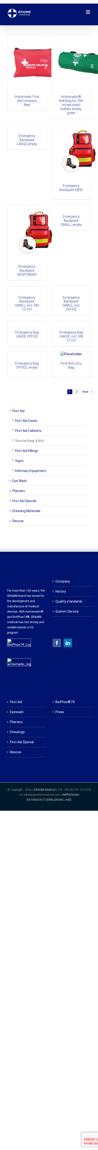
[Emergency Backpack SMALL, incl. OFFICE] (71, 288)
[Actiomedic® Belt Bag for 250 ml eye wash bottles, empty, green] (71, 62)
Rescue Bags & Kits (29, 441)
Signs (19, 461)
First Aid (18, 411)
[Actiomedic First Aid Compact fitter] (26, 62)
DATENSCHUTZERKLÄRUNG (45, 799)
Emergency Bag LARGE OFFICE (27, 334)
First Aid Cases (26, 421)
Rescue (18, 521)
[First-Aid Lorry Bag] (71, 354)
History (60, 591)
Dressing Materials (26, 511)
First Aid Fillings (26, 451)
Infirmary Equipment (30, 471)
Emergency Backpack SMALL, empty (71, 221)
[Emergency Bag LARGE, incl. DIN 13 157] (71, 323)
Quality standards (68, 601)
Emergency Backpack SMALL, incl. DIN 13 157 (27, 304)
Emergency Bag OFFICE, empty (27, 365)
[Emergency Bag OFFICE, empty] (26, 354)
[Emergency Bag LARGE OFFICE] (26, 323)
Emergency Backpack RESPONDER (27, 270)
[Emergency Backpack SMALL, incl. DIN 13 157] (26, 288)
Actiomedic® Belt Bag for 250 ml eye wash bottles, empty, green (71, 105)
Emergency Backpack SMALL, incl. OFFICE (71, 304)
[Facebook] (57, 643)
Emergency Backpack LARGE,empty (27, 140)
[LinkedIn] (68, 643)
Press (59, 712)
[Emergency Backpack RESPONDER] (26, 232)
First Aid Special (24, 501)
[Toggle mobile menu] (88, 12)
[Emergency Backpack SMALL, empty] (71, 207)
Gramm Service (67, 611)
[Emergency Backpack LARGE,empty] (26, 126)
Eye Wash (19, 481)
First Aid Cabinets (28, 431)
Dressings (17, 732)
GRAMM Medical (45, 789)
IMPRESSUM (70, 794)
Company (62, 581)
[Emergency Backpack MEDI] (71, 151)
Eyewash (17, 712)
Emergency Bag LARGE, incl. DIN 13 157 (71, 336)
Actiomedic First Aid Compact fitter (27, 101)
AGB (68, 799)
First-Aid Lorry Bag (71, 365)
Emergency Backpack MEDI (71, 188)
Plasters (18, 491)
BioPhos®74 (64, 702)
